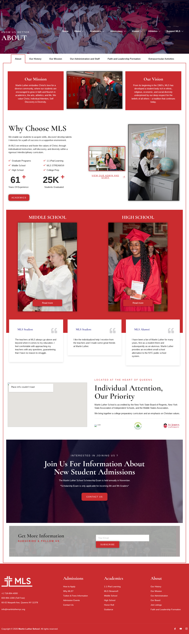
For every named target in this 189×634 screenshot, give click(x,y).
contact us (94, 497)
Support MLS (173, 31)
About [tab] (18, 59)
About (77, 31)
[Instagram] (185, 629)
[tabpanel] (94, 313)
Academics (95, 31)
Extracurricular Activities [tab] (161, 59)
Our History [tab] (35, 59)
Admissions (116, 31)
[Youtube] (179, 629)
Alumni (135, 31)
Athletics (152, 31)
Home (65, 31)
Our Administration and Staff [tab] (85, 59)
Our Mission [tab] (55, 59)
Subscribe (107, 544)
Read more (47, 303)
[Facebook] (174, 629)
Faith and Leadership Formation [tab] (124, 59)
